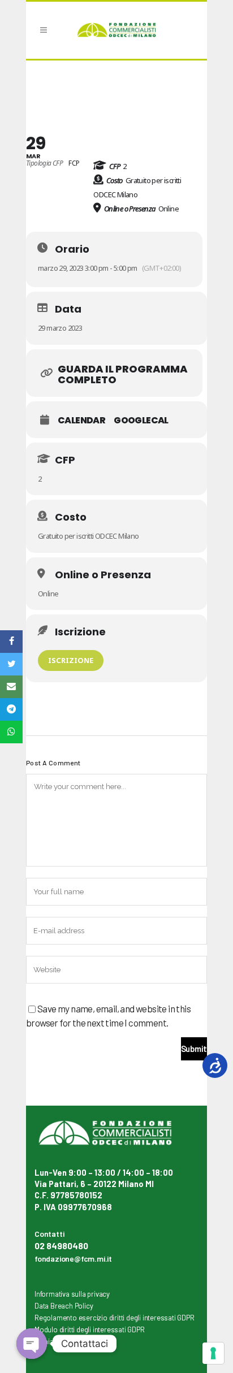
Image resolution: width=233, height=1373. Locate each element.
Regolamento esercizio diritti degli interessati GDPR (114, 1317)
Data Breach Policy (63, 1305)
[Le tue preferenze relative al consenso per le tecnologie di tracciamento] (213, 1353)
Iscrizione (70, 660)
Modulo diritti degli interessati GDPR (89, 1329)
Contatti (49, 1233)
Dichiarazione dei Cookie (73, 1341)
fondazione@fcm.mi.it (73, 1258)
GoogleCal (141, 420)
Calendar (81, 420)
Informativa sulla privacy (72, 1293)
